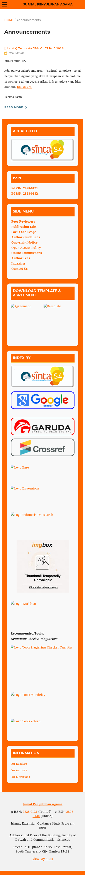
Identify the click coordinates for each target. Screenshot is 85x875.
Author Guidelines (25, 237)
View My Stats (42, 859)
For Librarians (20, 777)
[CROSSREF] (43, 447)
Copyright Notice (24, 242)
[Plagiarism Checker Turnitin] (43, 654)
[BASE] (43, 474)
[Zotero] (43, 728)
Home (9, 20)
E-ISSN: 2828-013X (24, 193)
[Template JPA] (27, 320)
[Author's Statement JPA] (59, 319)
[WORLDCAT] (43, 610)
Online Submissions (26, 253)
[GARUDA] (43, 426)
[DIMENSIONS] (43, 495)
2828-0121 (30, 811)
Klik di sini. (24, 87)
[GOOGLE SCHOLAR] (43, 400)
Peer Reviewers (23, 221)
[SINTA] (43, 376)
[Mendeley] (43, 701)
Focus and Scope (23, 232)
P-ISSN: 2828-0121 (24, 188)
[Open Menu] (4, 4)
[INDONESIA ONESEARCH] (43, 521)
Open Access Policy (26, 248)
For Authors (19, 770)
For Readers (19, 764)
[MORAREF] (43, 566)
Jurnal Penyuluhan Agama (48, 4)
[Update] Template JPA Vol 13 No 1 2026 (33, 48)
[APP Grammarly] (43, 680)
